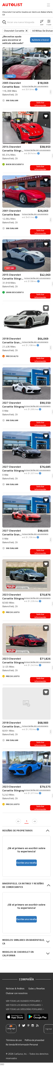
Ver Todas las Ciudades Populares (24, 1000)
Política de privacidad (34, 1040)
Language (11, 1028)
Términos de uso (14, 1040)
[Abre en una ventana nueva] (15, 1017)
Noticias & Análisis (15, 988)
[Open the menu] (48, 5)
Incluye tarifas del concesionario (35, 86)
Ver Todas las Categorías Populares (25, 1009)
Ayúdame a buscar (40, 39)
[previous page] (18, 821)
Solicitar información (40, 104)
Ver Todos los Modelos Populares (24, 1005)
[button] (41, 22)
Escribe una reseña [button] (26, 862)
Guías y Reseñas (36, 988)
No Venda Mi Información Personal (22, 1044)
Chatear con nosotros (17, 993)
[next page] (34, 821)
